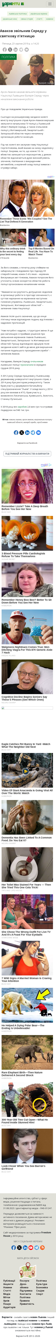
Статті (39, 18)
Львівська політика (18, 13)
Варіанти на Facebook (27, 443)
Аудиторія (9, 1307)
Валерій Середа (30, 422)
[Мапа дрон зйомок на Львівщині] (28, 1270)
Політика (8, 57)
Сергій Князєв (42, 422)
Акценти (8, 1284)
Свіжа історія (27, 18)
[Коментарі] (27, 49)
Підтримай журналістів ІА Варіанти (27, 453)
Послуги (24, 1280)
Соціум (40, 1290)
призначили (27, 364)
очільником (37, 361)
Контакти (25, 1294)
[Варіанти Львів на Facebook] (13, 1247)
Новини (49, 18)
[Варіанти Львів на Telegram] (36, 1247)
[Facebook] (5, 49)
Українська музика (39, 13)
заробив (22, 406)
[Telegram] (21, 49)
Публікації (9, 1280)
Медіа (6, 1294)
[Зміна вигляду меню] (50, 4)
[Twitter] (10, 49)
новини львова (15, 419)
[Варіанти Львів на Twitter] (19, 1247)
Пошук (7, 1303)
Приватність (27, 1303)
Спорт (39, 1294)
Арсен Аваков (27, 419)
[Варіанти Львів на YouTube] (31, 1247)
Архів (6, 1300)
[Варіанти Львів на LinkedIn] (25, 1247)
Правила (25, 1300)
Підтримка (26, 1290)
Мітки (6, 1297)
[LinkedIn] (15, 49)
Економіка (42, 1287)
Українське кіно (10, 18)
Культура (41, 1284)
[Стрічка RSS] (42, 1247)
